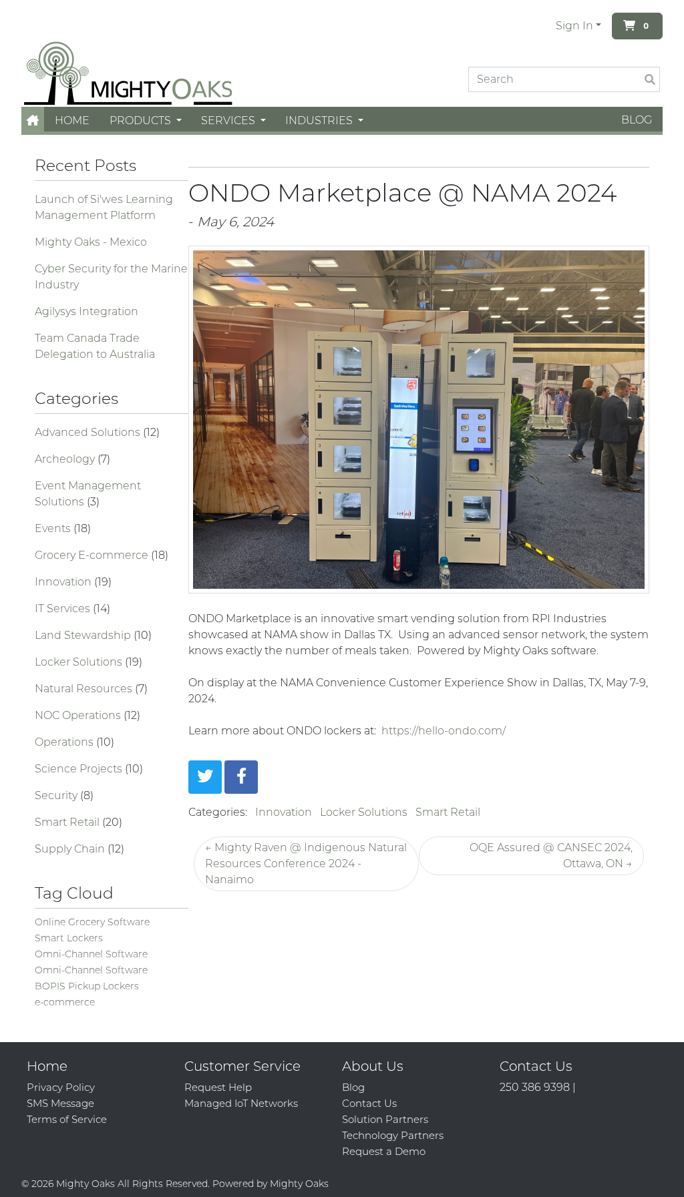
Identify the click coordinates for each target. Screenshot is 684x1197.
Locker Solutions (80, 662)
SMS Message (60, 1103)
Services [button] (229, 120)
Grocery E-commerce (93, 555)
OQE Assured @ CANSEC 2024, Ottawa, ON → (551, 855)
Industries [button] (320, 120)
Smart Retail (68, 822)
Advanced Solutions (89, 432)
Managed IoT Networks (241, 1103)
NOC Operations (79, 715)
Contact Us (369, 1103)
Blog (636, 119)
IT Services (64, 608)
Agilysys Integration (86, 311)
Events (54, 528)
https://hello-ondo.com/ (443, 730)
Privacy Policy (61, 1087)
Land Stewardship (84, 635)
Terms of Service (67, 1119)
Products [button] (142, 120)
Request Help (218, 1087)
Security (57, 795)
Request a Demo (383, 1151)
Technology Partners (393, 1135)
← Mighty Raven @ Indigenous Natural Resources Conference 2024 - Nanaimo (306, 863)
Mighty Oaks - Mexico (91, 242)
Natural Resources (85, 688)
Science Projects (80, 768)
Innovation (64, 581)
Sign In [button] (574, 25)
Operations (65, 742)
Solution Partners (385, 1119)
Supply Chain (71, 849)
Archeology (66, 459)
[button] (32, 120)
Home (72, 120)
